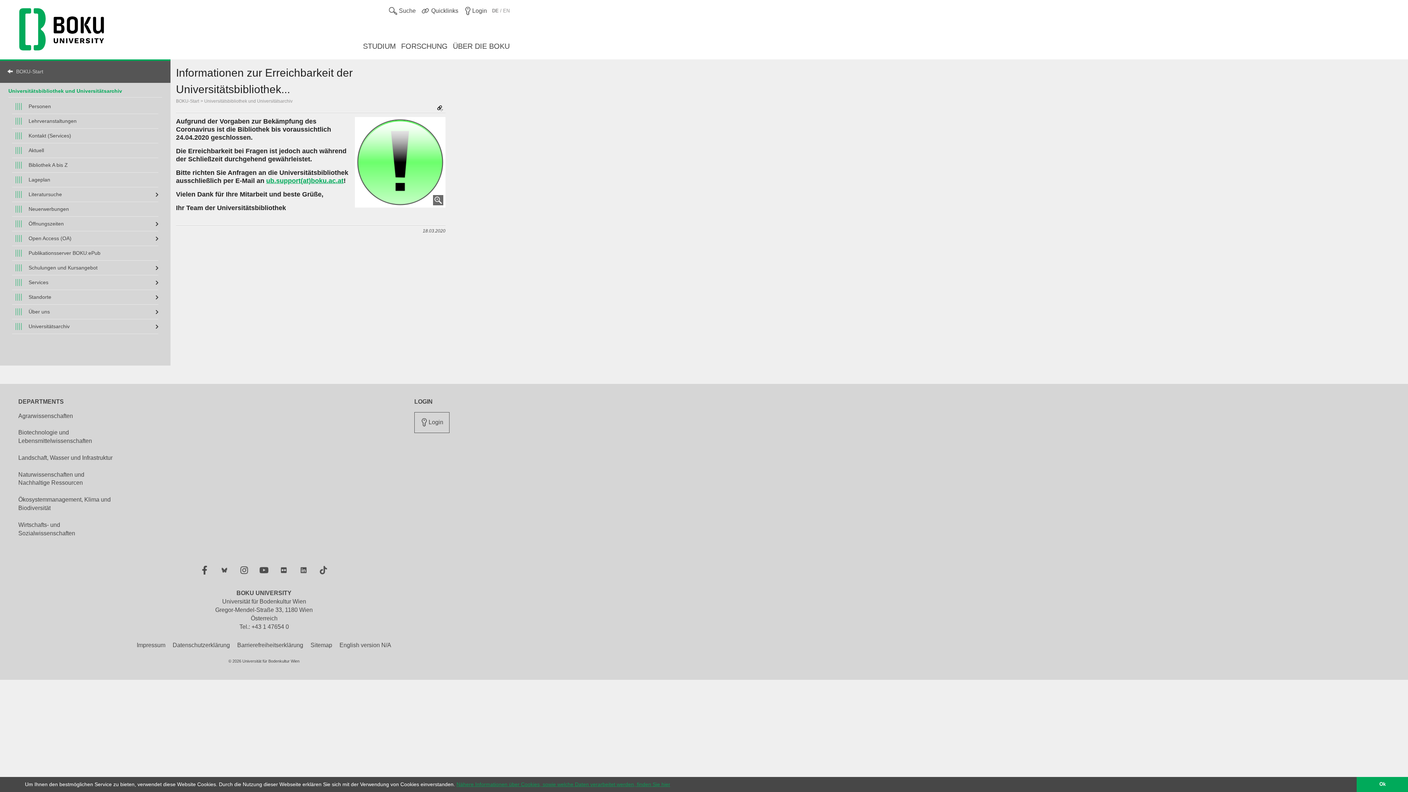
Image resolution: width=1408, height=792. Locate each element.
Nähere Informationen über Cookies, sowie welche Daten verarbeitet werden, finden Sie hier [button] (563, 784)
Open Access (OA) (50, 238)
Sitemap (321, 645)
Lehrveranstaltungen (53, 121)
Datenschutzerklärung (201, 645)
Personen (40, 106)
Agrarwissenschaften (45, 416)
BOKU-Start (29, 71)
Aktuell (36, 150)
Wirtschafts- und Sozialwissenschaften (46, 529)
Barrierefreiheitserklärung (270, 645)
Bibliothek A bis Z (48, 165)
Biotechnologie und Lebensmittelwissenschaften (55, 436)
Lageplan (39, 180)
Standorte (40, 297)
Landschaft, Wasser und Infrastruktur (65, 458)
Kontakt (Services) (50, 136)
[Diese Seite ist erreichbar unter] (439, 109)
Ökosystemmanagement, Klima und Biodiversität (64, 503)
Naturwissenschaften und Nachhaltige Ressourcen (51, 479)
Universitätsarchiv (49, 326)
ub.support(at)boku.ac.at (305, 180)
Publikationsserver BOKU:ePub (64, 253)
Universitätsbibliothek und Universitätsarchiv (248, 101)
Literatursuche (45, 194)
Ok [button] (1382, 784)
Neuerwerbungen (49, 209)
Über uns (39, 312)
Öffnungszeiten (46, 224)
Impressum (151, 645)
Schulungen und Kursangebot (63, 268)
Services (38, 282)
